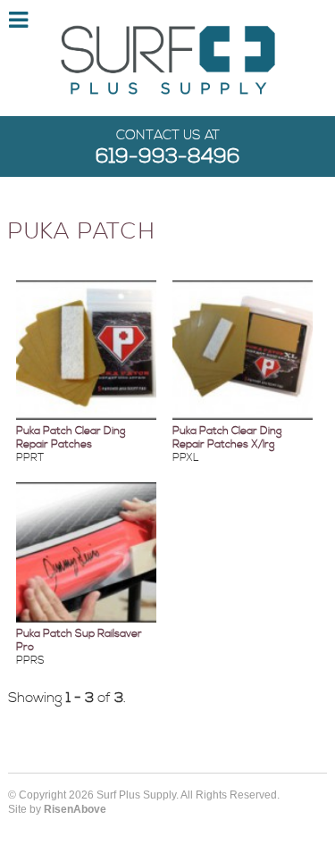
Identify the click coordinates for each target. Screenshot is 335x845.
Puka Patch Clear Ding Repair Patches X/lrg (227, 437)
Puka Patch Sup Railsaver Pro (79, 640)
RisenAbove (75, 809)
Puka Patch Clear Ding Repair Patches (71, 437)
